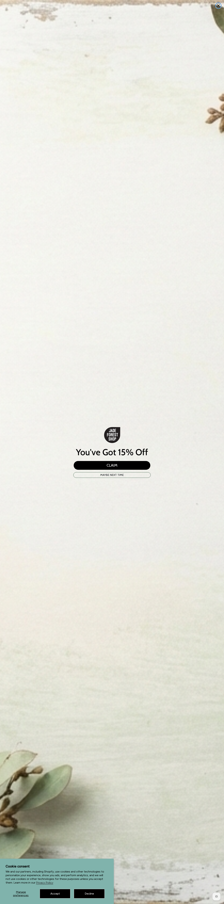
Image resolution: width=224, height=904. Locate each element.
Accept (55, 893)
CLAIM (112, 465)
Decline (89, 893)
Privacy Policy (44, 882)
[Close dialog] (218, 5)
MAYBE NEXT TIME (112, 475)
